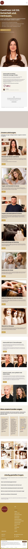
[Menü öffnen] (27, 3)
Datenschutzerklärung (25, 547)
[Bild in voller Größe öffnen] (7, 445)
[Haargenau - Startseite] (2, 3)
